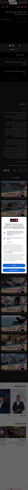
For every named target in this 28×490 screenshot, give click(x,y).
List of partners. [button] (9, 252)
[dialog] (14, 245)
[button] (14, 242)
